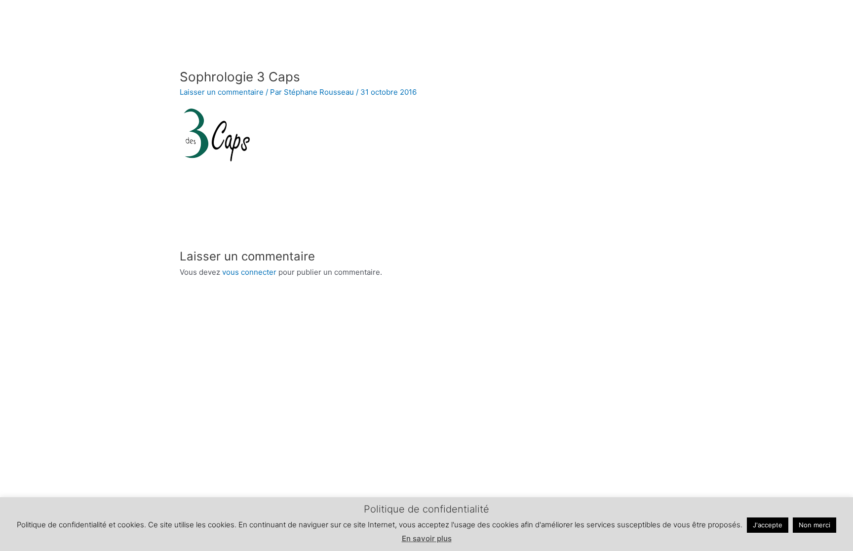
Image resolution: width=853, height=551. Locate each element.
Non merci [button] (814, 525)
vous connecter (249, 272)
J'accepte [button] (767, 525)
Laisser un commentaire (222, 92)
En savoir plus (427, 538)
